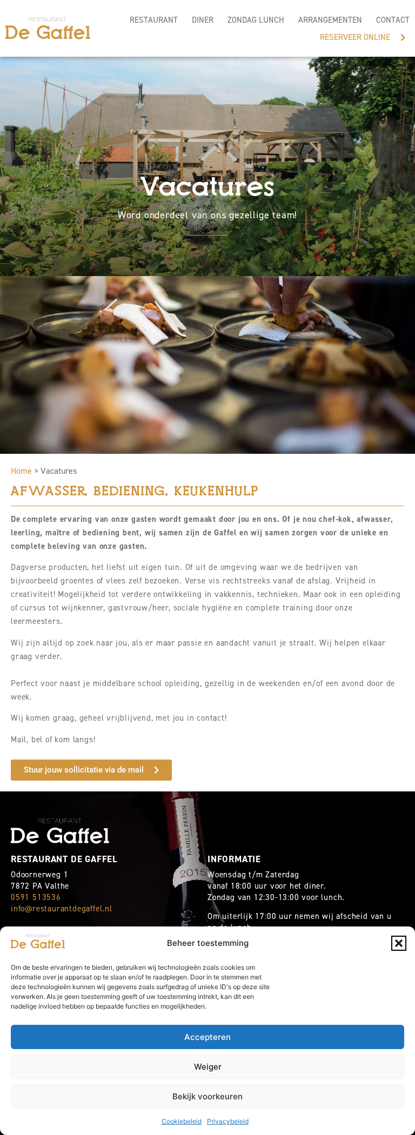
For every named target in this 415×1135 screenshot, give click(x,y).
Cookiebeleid (182, 1121)
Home (21, 470)
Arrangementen (330, 20)
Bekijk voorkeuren (207, 1096)
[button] (398, 943)
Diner (202, 20)
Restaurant (154, 20)
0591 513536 (36, 897)
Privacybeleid (228, 1121)
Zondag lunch (255, 20)
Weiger (208, 1067)
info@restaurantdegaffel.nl (61, 908)
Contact (393, 20)
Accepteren (207, 1037)
